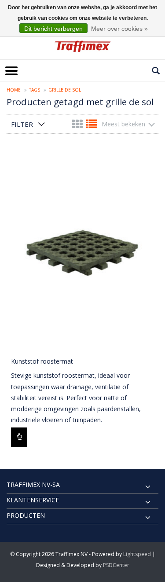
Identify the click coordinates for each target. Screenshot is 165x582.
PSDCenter (116, 565)
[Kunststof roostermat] (82, 250)
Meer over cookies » (119, 28)
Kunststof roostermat (42, 361)
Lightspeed (137, 554)
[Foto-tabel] (78, 126)
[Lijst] (91, 126)
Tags (34, 90)
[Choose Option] (19, 437)
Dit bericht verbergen (53, 28)
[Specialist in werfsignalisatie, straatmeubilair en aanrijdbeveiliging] (82, 46)
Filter (22, 124)
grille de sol (64, 90)
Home (14, 90)
